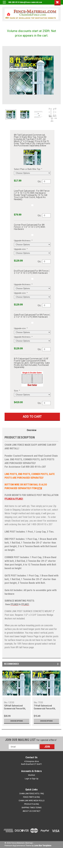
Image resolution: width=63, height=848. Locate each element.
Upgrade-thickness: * (23, 240)
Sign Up (46, 7)
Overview (31, 430)
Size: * (17, 391)
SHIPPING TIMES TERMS (31, 808)
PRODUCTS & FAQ (31, 804)
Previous (4, 75)
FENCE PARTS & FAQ (31, 797)
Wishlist (31, 775)
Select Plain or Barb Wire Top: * (28, 169)
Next (58, 75)
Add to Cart (32, 416)
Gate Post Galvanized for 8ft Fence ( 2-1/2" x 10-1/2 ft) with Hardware (32, 316)
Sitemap (28, 843)
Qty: (39, 181)
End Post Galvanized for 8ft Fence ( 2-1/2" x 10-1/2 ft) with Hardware (31, 272)
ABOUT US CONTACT (31, 811)
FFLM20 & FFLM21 (14, 498)
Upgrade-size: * (21, 249)
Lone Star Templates (42, 845)
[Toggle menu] (4, 4)
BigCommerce (19, 845)
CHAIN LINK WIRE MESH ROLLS (31, 801)
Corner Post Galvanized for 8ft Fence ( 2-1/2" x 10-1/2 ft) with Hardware (29, 227)
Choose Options (16, 721)
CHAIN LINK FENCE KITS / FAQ (31, 794)
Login (37, 7)
